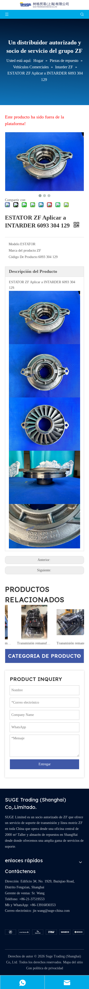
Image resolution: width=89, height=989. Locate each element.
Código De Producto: (23, 257)
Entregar (45, 764)
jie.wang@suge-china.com (51, 911)
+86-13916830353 (43, 905)
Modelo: (14, 244)
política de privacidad (48, 968)
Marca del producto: (23, 250)
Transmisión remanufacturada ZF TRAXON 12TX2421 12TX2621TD (64, 643)
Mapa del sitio (73, 962)
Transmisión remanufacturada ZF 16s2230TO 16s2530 (24, 643)
